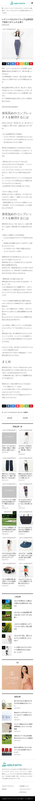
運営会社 (4, 789)
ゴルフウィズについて (8, 786)
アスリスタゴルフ (12, 107)
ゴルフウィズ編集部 (22, 412)
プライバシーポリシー (25, 789)
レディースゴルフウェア (10, 412)
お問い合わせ (22, 792)
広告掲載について (24, 786)
